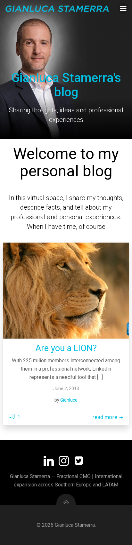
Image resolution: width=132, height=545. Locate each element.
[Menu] (123, 8)
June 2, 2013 (66, 388)
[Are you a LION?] (66, 290)
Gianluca (69, 400)
